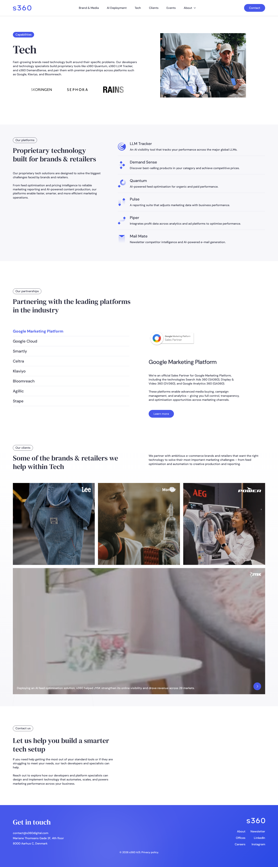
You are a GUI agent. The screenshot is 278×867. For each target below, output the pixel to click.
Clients (153, 8)
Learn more (161, 414)
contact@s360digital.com (30, 833)
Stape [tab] (18, 401)
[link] (22, 8)
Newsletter (257, 831)
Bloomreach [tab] (24, 381)
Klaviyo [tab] (19, 371)
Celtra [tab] (18, 361)
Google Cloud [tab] (25, 341)
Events (171, 8)
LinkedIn (259, 838)
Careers (240, 844)
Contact (254, 8)
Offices (240, 838)
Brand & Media (89, 8)
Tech (138, 8)
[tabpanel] (195, 372)
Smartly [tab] (20, 351)
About (188, 8)
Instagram (258, 844)
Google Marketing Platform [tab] (38, 331)
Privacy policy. (150, 852)
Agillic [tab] (18, 391)
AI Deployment (117, 8)
